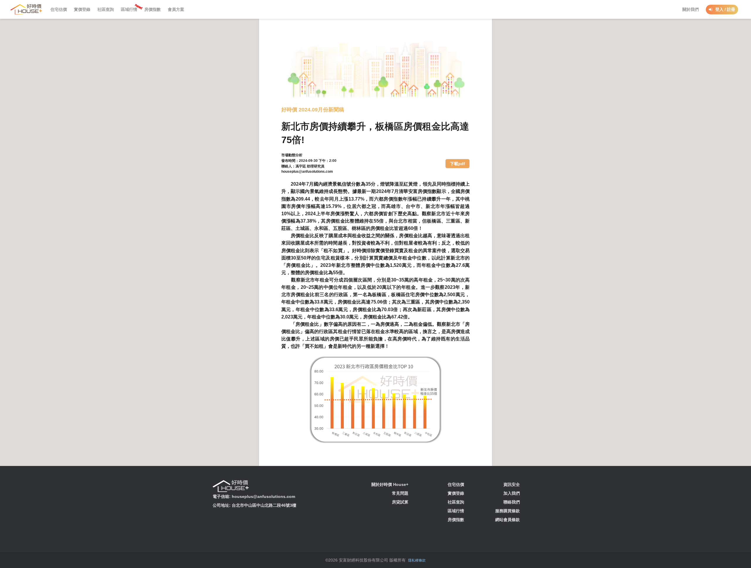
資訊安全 (511, 484)
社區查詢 (456, 502)
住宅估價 (456, 484)
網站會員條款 (507, 519)
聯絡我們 (511, 502)
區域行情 (456, 510)
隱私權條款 (417, 560)
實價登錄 (456, 493)
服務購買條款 (507, 510)
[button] (28, 9)
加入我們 (511, 493)
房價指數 (456, 519)
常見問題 (400, 493)
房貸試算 (400, 502)
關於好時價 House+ (389, 484)
